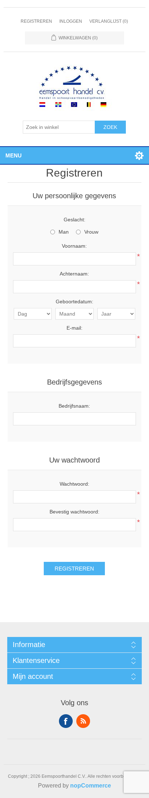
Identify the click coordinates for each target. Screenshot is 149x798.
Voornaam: (74, 246)
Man (64, 232)
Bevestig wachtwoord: (74, 512)
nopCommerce (90, 785)
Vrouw (91, 232)
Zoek (110, 127)
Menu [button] (13, 155)
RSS (83, 721)
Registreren (36, 21)
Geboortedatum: (74, 301)
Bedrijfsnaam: (74, 406)
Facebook (66, 721)
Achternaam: (74, 274)
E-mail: (74, 328)
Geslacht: (74, 219)
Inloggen (70, 21)
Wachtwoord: (74, 484)
